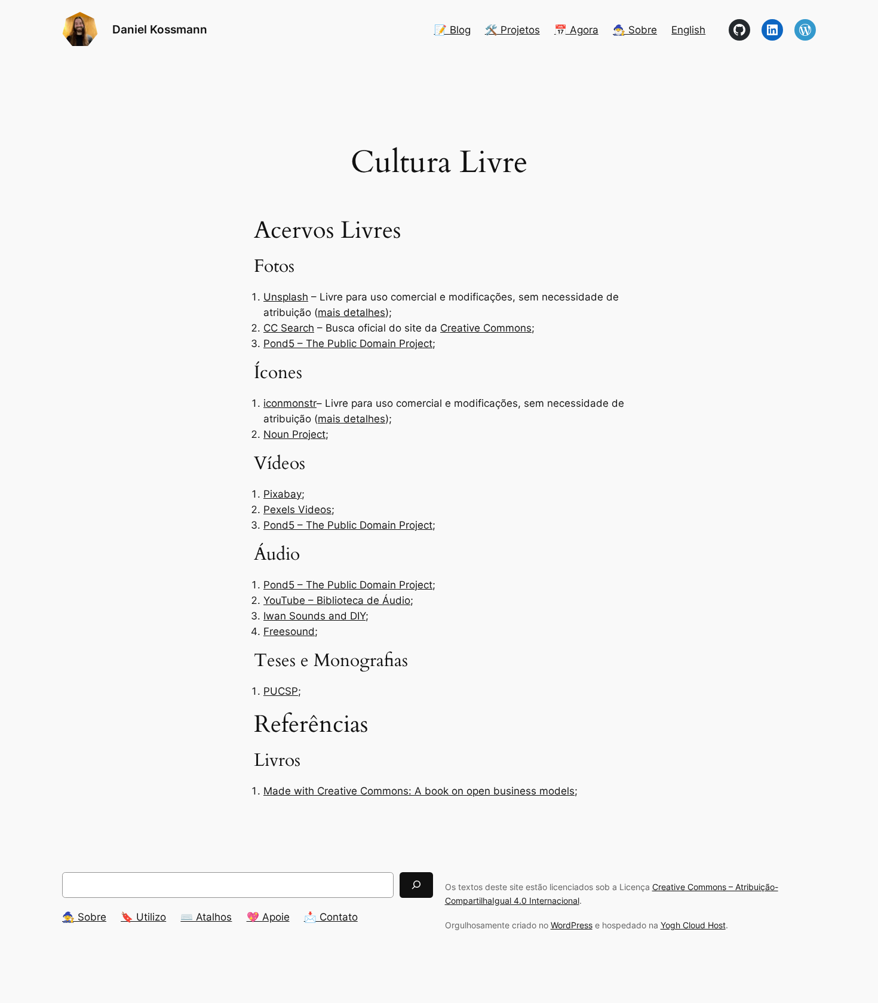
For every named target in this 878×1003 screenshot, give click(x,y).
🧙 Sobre (84, 917)
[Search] (416, 885)
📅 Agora (576, 30)
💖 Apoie (268, 917)
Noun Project (294, 434)
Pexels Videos (297, 510)
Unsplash (285, 297)
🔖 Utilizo (143, 917)
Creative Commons (486, 328)
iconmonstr (290, 403)
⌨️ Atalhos (206, 917)
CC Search (288, 328)
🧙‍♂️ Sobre (635, 30)
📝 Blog (452, 30)
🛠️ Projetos (512, 30)
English (688, 30)
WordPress (572, 925)
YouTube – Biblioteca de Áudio (336, 600)
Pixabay (282, 494)
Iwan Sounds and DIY (314, 616)
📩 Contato (331, 917)
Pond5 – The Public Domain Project (347, 343)
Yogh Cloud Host (693, 925)
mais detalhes (351, 312)
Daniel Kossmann (159, 29)
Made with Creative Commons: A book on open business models (419, 791)
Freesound (289, 631)
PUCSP (280, 691)
